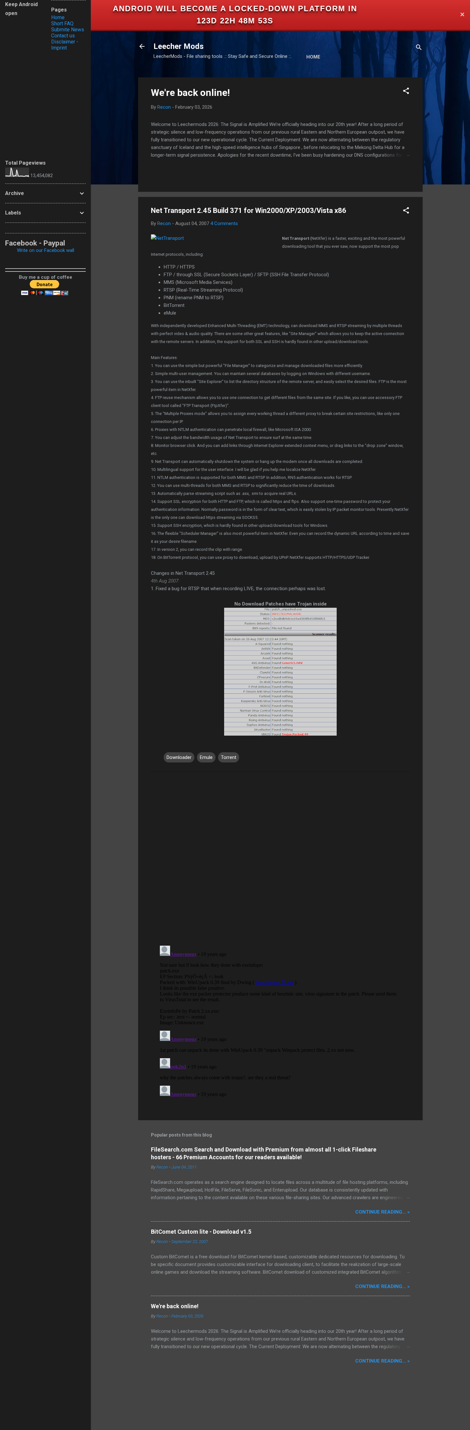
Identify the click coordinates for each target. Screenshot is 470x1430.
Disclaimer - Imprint (64, 45)
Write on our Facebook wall (45, 250)
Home (313, 57)
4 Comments (224, 223)
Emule (206, 757)
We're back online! (190, 92)
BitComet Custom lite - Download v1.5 (201, 1231)
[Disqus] (280, 858)
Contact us (63, 36)
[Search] (419, 48)
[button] (406, 92)
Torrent (228, 757)
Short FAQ (62, 23)
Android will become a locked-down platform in (235, 8)
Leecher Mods (178, 46)
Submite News (67, 30)
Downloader (179, 757)
